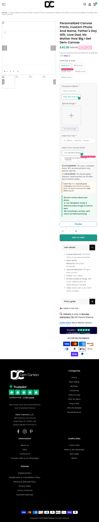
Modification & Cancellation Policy (24, 477)
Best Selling (74, 382)
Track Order (74, 445)
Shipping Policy (24, 473)
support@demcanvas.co (25, 424)
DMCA (74, 458)
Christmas (74, 390)
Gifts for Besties (74, 408)
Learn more (65, 322)
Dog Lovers (74, 403)
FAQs (25, 449)
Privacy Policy (25, 486)
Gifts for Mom (74, 399)
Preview (78, 224)
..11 (17, 71)
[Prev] (4, 48)
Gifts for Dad (74, 395)
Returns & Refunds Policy (25, 481)
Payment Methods (24, 494)
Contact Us (25, 454)
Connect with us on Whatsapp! (25, 458)
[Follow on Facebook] (18, 431)
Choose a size (67, 60)
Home (4, 12)
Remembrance (74, 412)
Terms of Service (24, 490)
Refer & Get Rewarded (74, 449)
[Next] (53, 48)
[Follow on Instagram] (25, 431)
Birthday (74, 386)
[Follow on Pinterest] (31, 431)
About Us (25, 445)
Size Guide (74, 454)
